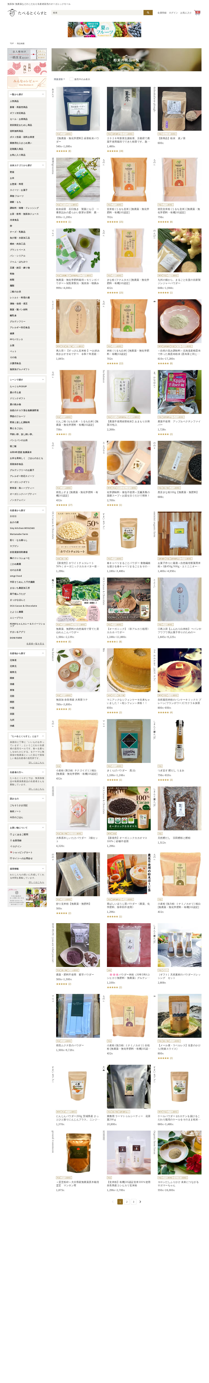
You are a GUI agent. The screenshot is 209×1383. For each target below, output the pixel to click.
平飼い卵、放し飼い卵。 (22, 434)
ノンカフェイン (17, 499)
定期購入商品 (16, 148)
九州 (12, 719)
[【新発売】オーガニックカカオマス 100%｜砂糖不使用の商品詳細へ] (126, 816)
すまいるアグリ (17, 631)
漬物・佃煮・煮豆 (19, 303)
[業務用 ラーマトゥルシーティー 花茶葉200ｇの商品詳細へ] (126, 1095)
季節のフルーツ (17, 416)
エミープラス (16, 617)
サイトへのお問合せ (23, 858)
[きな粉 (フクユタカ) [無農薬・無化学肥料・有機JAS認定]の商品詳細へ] (126, 261)
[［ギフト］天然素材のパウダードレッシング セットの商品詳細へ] (177, 953)
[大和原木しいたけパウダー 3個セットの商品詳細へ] (76, 816)
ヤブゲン (14, 545)
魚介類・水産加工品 (20, 237)
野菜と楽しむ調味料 (20, 422)
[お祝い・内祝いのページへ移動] (27, 68)
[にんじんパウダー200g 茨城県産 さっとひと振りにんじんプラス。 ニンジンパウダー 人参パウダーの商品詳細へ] (76, 1095)
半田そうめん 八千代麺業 (22, 581)
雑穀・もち (15, 201)
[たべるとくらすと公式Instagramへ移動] (27, 897)
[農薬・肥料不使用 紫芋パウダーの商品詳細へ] (76, 954)
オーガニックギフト (20, 481)
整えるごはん (16, 428)
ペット (13, 351)
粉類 (12, 279)
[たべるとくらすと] (26, 12)
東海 (12, 689)
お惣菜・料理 (16, 183)
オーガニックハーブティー (23, 493)
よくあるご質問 (20, 834)
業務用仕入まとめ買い (21, 142)
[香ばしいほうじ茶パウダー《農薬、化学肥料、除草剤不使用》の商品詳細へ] (126, 885)
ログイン (173, 12)
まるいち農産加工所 (20, 587)
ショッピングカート (23, 852)
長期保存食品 (16, 463)
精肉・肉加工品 (17, 243)
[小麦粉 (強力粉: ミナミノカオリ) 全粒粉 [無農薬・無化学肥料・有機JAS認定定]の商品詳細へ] (126, 1024)
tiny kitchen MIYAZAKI (22, 528)
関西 (12, 701)
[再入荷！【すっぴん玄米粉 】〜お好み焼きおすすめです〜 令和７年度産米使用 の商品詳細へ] (76, 329)
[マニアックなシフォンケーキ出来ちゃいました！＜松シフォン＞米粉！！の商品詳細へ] (126, 681)
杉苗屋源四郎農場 (19, 551)
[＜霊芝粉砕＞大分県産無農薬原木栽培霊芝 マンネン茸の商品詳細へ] (76, 1161)
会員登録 (162, 12)
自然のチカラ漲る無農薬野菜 (24, 410)
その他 (13, 357)
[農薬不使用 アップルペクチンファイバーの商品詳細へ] (177, 403)
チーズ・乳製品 (17, 231)
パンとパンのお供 (19, 440)
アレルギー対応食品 (20, 327)
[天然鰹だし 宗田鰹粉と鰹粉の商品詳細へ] (177, 815)
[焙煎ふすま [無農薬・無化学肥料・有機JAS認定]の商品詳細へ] (76, 474)
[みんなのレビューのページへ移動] (27, 82)
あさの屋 (14, 522)
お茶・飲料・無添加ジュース (24, 213)
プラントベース (17, 249)
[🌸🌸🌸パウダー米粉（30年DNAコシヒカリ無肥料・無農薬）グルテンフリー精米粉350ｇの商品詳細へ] (126, 956)
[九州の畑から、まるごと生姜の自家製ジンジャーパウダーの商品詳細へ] (177, 261)
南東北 (13, 671)
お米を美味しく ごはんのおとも (26, 458)
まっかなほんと (17, 599)
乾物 (12, 273)
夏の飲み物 (15, 404)
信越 (12, 683)
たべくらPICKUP (18, 386)
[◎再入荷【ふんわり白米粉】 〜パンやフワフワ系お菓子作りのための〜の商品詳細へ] (177, 608)
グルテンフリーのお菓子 (22, 469)
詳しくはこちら (36, 762)
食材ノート (15, 811)
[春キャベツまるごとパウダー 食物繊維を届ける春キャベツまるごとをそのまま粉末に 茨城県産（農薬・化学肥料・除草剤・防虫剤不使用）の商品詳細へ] (126, 542)
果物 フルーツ (17, 195)
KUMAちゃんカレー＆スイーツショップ (27, 624)
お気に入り (186, 12)
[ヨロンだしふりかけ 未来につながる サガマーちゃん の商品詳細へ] (177, 1161)
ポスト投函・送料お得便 (22, 136)
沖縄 (12, 725)
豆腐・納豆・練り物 (20, 267)
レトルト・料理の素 (20, 297)
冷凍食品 (14, 219)
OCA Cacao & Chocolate (23, 605)
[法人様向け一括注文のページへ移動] (27, 54)
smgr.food (16, 575)
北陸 (12, 695)
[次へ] (140, 1202)
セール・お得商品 (19, 118)
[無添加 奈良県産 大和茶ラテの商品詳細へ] (76, 679)
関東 (12, 677)
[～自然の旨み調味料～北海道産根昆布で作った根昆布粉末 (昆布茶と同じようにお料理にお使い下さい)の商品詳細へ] (177, 332)
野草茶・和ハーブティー (22, 487)
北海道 (13, 659)
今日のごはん (16, 817)
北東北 (13, 665)
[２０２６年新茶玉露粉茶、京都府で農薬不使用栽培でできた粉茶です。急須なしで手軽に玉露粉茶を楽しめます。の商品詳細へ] (126, 120)
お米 (12, 177)
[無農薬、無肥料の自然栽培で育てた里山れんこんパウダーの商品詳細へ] (76, 610)
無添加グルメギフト (20, 369)
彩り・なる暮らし (19, 539)
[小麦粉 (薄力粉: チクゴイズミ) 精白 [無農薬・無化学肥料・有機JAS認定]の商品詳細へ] (76, 749)
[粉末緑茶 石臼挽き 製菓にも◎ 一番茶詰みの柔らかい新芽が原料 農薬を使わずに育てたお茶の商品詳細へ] (76, 191)
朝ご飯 (13, 446)
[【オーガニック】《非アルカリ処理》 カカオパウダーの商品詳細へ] (126, 610)
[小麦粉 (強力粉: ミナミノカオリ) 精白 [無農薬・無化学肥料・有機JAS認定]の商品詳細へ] (177, 882)
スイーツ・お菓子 (19, 189)
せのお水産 (15, 569)
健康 (12, 333)
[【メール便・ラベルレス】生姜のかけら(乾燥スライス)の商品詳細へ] (177, 1027)
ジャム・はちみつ (19, 261)
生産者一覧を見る (35, 643)
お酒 (12, 345)
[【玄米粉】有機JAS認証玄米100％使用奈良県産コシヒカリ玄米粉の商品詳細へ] (126, 1161)
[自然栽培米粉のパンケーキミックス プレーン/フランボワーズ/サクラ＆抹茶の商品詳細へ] (177, 681)
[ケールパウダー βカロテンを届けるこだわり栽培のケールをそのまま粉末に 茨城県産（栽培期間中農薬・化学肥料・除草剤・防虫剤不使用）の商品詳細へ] (177, 1095)
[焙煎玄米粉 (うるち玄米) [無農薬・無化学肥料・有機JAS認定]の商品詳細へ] (177, 191)
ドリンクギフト (17, 398)
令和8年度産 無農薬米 (21, 452)
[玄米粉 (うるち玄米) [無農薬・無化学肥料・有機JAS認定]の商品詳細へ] (126, 191)
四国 (12, 713)
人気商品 (14, 101)
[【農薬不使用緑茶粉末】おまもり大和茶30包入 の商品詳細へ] (126, 400)
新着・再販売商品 (19, 106)
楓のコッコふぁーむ (20, 557)
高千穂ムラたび (17, 593)
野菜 (12, 171)
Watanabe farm (19, 534)
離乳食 (13, 315)
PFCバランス (16, 339)
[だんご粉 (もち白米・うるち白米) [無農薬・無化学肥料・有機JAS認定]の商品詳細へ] (76, 403)
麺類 (12, 285)
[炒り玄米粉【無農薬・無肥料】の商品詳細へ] (76, 883)
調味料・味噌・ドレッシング (24, 207)
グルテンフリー (17, 321)
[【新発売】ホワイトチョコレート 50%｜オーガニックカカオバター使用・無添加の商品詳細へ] (76, 542)
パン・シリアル (17, 255)
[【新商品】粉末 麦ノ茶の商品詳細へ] (177, 115)
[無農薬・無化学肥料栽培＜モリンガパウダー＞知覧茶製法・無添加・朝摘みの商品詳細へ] (76, 258)
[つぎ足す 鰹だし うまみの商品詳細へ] (177, 750)
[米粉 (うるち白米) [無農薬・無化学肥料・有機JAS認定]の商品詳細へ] (126, 332)
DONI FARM (16, 637)
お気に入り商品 (17, 154)
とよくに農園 (16, 611)
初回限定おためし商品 (21, 124)
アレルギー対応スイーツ (22, 475)
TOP (12, 43)
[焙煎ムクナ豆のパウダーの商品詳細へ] (76, 1023)
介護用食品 (15, 363)
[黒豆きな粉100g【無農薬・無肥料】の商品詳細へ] (177, 469)
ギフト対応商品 (17, 112)
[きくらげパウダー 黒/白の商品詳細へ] (126, 750)
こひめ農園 (15, 563)
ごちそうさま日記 (19, 805)
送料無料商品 (16, 130)
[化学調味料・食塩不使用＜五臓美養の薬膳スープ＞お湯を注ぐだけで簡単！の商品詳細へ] (126, 474)
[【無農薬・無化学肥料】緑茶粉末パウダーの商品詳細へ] (76, 120)
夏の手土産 (15, 392)
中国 (12, 707)
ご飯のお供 (15, 291)
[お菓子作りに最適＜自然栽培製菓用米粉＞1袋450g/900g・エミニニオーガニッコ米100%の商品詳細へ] (177, 542)
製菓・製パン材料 (19, 309)
